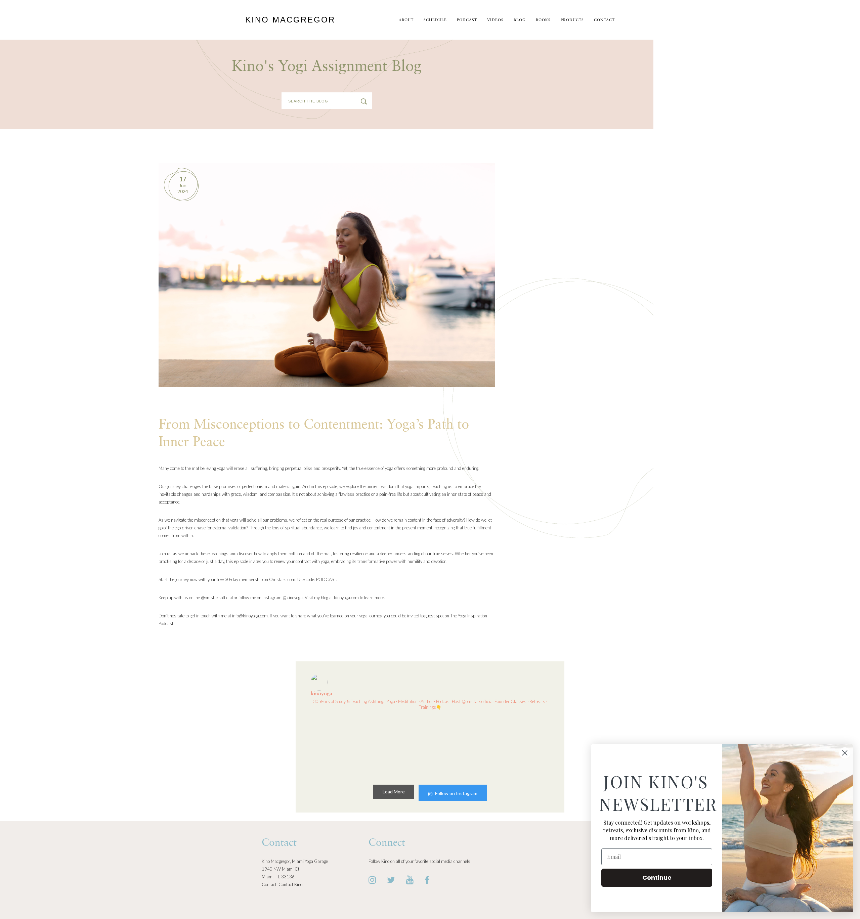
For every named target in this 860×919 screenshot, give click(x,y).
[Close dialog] (845, 753)
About (406, 20)
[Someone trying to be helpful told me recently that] (521, 746)
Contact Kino (290, 884)
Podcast (467, 20)
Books (543, 20)
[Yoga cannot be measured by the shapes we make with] (339, 746)
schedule (435, 20)
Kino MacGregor (290, 19)
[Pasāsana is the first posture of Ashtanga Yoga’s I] (460, 746)
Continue (657, 877)
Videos (495, 20)
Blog (520, 20)
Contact (604, 20)
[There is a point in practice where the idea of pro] (399, 746)
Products (572, 20)
